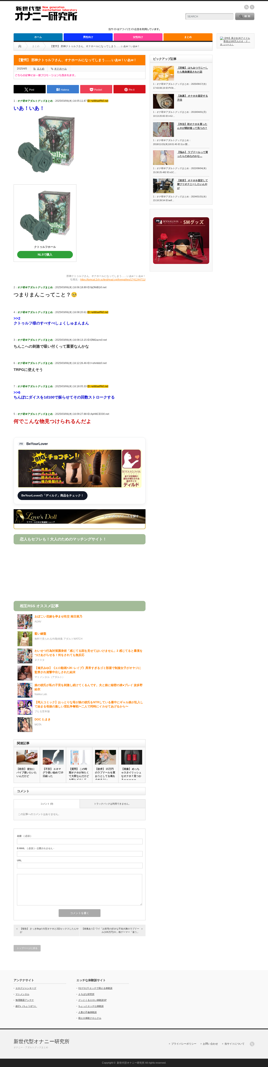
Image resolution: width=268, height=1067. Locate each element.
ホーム (38, 37)
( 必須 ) (24, 836)
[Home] (20, 46)
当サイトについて (234, 1043)
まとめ (188, 37)
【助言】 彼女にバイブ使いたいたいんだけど (27, 772)
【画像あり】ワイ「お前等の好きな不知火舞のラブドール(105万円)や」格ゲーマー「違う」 (110, 930)
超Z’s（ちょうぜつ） (26, 1006)
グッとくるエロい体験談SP (92, 1000)
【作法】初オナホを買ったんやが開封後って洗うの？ (192, 126)
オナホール (60, 68)
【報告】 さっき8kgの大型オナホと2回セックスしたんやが (49, 930)
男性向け (88, 37)
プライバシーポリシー (183, 1043)
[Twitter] (252, 1044)
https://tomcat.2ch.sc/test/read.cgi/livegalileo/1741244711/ (113, 279)
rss (246, 7)
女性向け (138, 37)
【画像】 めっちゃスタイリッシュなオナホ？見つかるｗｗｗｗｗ (131, 774)
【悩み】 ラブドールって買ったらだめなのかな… (192, 154)
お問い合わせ (210, 1043)
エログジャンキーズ (25, 988)
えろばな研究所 (86, 994)
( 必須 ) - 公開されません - (35, 848)
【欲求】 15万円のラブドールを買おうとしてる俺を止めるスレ (105, 774)
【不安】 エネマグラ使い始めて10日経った (53, 772)
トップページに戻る (27, 948)
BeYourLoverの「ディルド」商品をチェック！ (52, 495)
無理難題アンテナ (24, 1000)
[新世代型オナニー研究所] (46, 19)
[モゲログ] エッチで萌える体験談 (95, 988)
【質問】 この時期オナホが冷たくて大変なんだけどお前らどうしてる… (79, 776)
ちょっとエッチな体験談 (91, 1006)
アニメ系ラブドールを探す (121, 516)
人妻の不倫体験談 (87, 1012)
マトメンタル (22, 994)
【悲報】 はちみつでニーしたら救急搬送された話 (192, 69)
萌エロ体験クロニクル (89, 1018)
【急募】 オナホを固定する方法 (192, 97)
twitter (252, 7)
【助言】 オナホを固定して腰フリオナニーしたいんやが (192, 184)
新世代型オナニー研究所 (42, 1041)
